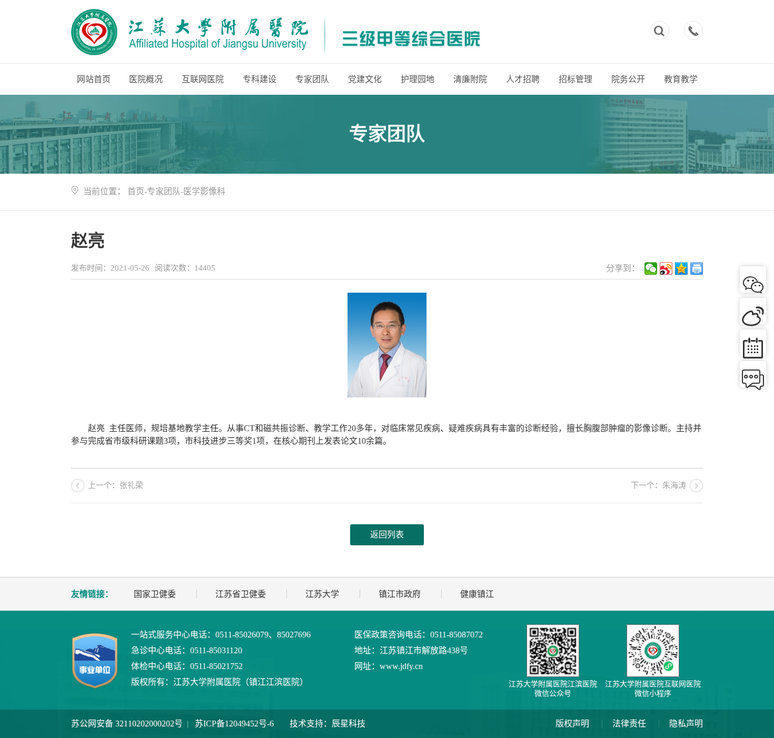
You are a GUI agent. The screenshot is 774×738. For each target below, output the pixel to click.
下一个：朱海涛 (658, 485)
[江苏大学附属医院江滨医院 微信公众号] (553, 650)
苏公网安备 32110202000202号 (127, 723)
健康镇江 (477, 594)
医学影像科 (204, 191)
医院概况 (146, 79)
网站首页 (94, 79)
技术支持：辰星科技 (327, 723)
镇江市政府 (400, 594)
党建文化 (365, 79)
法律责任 (629, 723)
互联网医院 (203, 79)
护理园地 (417, 79)
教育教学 (681, 79)
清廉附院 (470, 79)
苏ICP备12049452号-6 (234, 723)
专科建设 (259, 79)
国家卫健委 (155, 594)
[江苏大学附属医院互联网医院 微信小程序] (653, 650)
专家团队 (312, 79)
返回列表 (387, 534)
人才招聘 (523, 79)
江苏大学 (322, 594)
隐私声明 (686, 723)
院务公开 (628, 79)
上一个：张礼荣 (115, 485)
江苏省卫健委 (240, 594)
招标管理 (575, 79)
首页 (135, 191)
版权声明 (572, 723)
